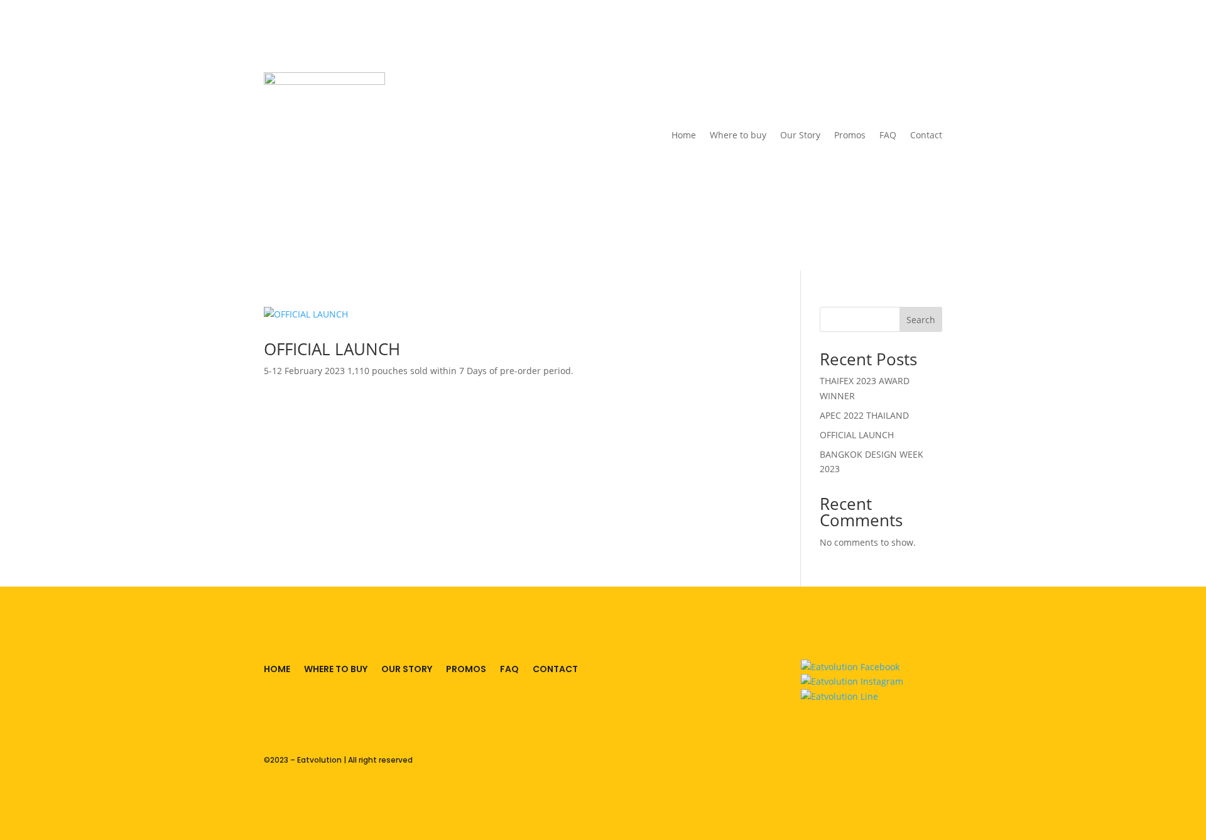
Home (683, 135)
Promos (850, 135)
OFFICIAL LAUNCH (332, 349)
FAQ (887, 135)
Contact (926, 135)
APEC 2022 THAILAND (864, 415)
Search (920, 320)
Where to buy (738, 135)
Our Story (800, 135)
